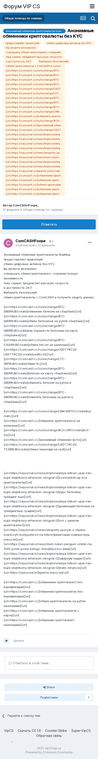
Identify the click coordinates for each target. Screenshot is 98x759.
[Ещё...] (89, 242)
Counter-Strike (56, 731)
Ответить (49, 224)
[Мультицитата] (6, 640)
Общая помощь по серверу (43, 209)
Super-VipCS (81, 731)
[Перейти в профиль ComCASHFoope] (8, 243)
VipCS (8, 731)
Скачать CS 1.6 (29, 731)
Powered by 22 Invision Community (49, 752)
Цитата (18, 640)
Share (50, 687)
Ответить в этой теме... (31, 663)
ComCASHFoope (25, 205)
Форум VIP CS (21, 6)
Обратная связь (49, 736)
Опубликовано (34, 245)
